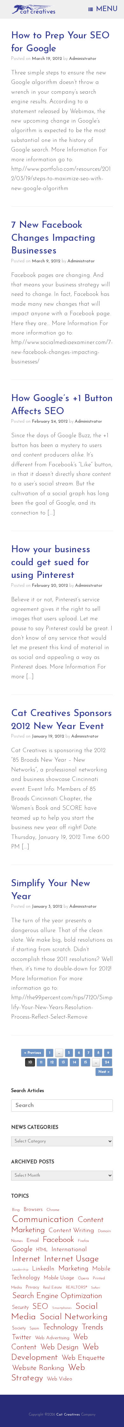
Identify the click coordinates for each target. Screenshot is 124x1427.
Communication (43, 1219)
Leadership (20, 1269)
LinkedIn (43, 1269)
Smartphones (62, 1308)
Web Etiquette (83, 1358)
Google (22, 1249)
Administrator (82, 58)
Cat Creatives (68, 1415)
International (69, 1249)
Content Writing (71, 1230)
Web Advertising (52, 1338)
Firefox (83, 1241)
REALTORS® (76, 1287)
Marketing (73, 1268)
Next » (104, 1072)
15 (85, 1062)
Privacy (32, 1287)
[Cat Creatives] (33, 9)
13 (63, 1062)
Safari (95, 1287)
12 (52, 1062)
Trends (92, 1327)
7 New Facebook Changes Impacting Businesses (53, 238)
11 (41, 1062)
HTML (42, 1250)
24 (107, 1062)
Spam (34, 1328)
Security (20, 1307)
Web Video (59, 1379)
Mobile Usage (59, 1278)
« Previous (32, 1053)
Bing (16, 1210)
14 (74, 1062)
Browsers (33, 1209)
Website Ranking (38, 1368)
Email (32, 1240)
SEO (40, 1307)
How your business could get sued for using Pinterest (50, 562)
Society (19, 1328)
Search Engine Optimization (57, 1296)
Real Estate (52, 1287)
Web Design (59, 1347)
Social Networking (74, 1317)
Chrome (52, 1210)
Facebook (58, 1240)
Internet (26, 1259)
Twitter (21, 1337)
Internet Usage (71, 1259)
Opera (83, 1278)
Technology (60, 1327)
